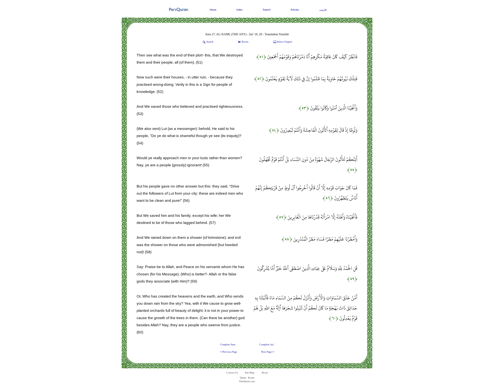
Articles (295, 9)
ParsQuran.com (247, 381)
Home (213, 9)
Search (267, 9)
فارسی (323, 9)
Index (239, 9)
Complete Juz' (266, 344)
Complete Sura (227, 344)
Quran (243, 377)
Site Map (249, 372)
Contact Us (232, 372)
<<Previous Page (228, 351)
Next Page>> (267, 351)
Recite (245, 41)
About (264, 372)
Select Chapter (284, 41)
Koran (251, 377)
